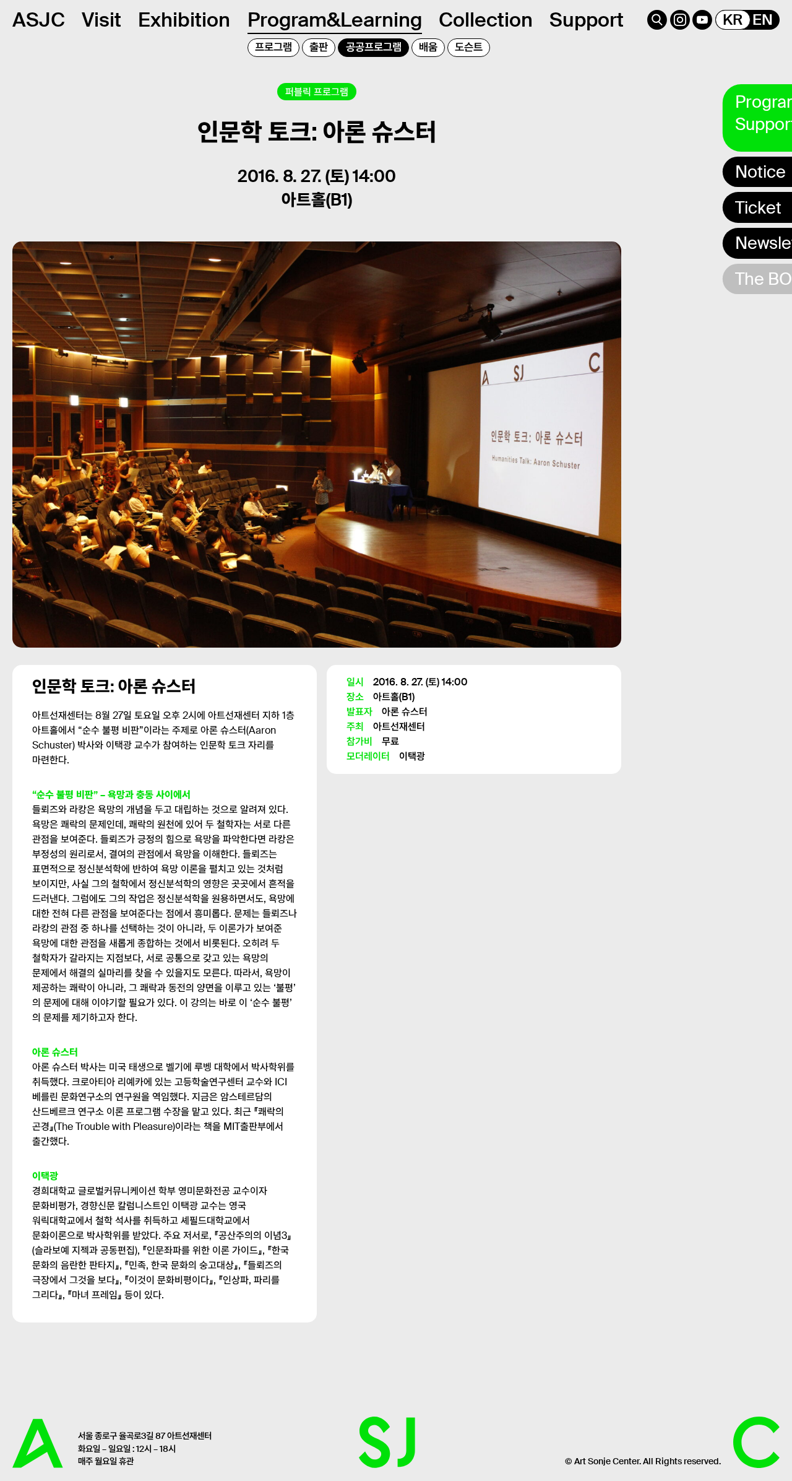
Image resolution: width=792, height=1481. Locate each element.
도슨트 (469, 47)
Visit (101, 20)
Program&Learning (335, 20)
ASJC (38, 20)
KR (732, 20)
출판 (318, 47)
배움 (428, 47)
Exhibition (184, 20)
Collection (486, 20)
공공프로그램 (374, 47)
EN (762, 20)
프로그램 (273, 47)
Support (586, 20)
